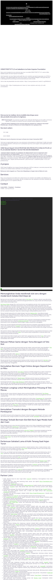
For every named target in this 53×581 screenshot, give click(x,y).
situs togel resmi (13, 502)
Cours (11, 19)
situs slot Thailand (29, 430)
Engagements (40, 7)
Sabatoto (12, 535)
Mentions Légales (24, 8)
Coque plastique (12, 16)
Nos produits (28, 11)
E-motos (29, 12)
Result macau (21, 378)
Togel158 (18, 326)
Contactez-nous (33, 23)
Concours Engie (25, 7)
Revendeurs (36, 21)
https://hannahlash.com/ (45, 481)
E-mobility (22, 12)
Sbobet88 (36, 416)
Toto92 (17, 524)
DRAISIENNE (17, 12)
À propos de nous (10, 7)
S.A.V (21, 23)
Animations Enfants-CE (17, 19)
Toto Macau (21, 371)
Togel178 (35, 464)
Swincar (41, 13)
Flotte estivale (16, 21)
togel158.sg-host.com (11, 497)
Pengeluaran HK (40, 398)
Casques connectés (10, 12)
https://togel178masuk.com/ (37, 493)
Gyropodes (34, 12)
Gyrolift (28, 20)
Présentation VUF (46, 13)
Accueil (28, 6)
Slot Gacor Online (5, 304)
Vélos (26, 12)
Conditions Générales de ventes (13, 8)
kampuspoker (13, 501)
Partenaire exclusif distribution (43, 12)
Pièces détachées (26, 24)
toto (42, 336)
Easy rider (28, 9)
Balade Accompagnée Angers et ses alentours (38, 19)
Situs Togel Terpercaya (18, 381)
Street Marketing (42, 21)
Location (28, 17)
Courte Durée (25, 19)
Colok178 (9, 505)
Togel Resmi (38, 575)
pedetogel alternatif (23, 321)
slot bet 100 (16, 426)
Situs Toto (15, 404)
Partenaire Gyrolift (33, 7)
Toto (2, 453)
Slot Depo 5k (29, 299)
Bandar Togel (43, 460)
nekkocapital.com (28, 485)
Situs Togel (8, 436)
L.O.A (14, 20)
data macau (14, 514)
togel (19, 332)
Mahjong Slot (33, 313)
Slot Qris (45, 360)
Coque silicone (19, 16)
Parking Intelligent (23, 20)
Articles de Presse (18, 7)
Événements (46, 7)
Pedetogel (13, 484)
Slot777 (18, 353)
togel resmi (37, 519)
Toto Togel (24, 448)
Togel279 (16, 544)
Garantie (16, 24)
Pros (38, 20)
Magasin (20, 24)
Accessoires (9, 15)
